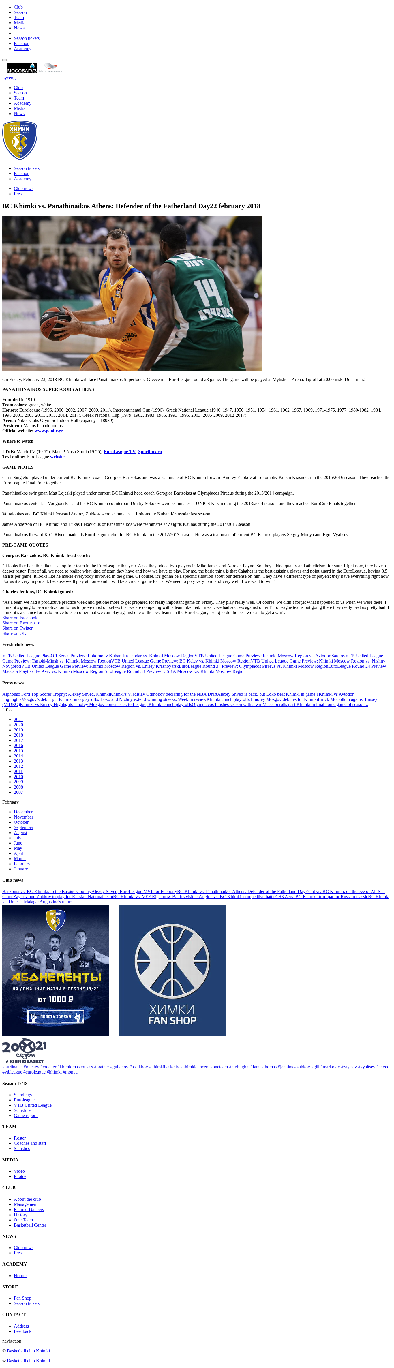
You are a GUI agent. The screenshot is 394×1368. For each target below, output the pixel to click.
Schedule (22, 1110)
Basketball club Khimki (28, 1350)
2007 (18, 792)
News (19, 27)
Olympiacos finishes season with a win (227, 704)
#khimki (54, 1071)
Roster (20, 1138)
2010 (18, 776)
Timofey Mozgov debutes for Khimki (284, 699)
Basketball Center (30, 1225)
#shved (382, 1066)
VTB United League (33, 1105)
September (23, 827)
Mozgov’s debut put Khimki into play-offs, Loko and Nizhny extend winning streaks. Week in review (114, 699)
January (21, 868)
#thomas (269, 1066)
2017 (18, 740)
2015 (18, 750)
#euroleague (34, 1071)
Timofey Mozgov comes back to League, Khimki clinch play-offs (132, 704)
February (22, 863)
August (20, 832)
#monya (70, 1071)
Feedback (22, 1331)
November (23, 817)
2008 (18, 787)
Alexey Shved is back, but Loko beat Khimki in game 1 (268, 694)
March (20, 858)
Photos (20, 1176)
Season (20, 12)
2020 (18, 724)
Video (19, 1171)
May (18, 848)
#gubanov (119, 1066)
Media (19, 22)
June (18, 842)
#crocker (48, 1066)
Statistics (22, 1148)
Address (21, 1326)
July (17, 837)
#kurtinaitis (12, 1066)
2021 (18, 719)
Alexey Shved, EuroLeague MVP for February (134, 891)
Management (25, 1204)
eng (12, 77)
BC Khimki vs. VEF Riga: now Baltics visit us (155, 896)
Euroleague (24, 1099)
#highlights (239, 1066)
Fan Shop (22, 1298)
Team (19, 17)
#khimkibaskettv (164, 1066)
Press (18, 193)
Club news (23, 188)
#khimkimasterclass (75, 1066)
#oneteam (219, 1066)
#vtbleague (12, 1071)
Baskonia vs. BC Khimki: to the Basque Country (46, 891)
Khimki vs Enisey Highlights (46, 704)
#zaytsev (349, 1066)
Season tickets (27, 38)
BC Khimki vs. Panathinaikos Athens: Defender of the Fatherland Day (241, 891)
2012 (18, 766)
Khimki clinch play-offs (228, 699)
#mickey (31, 1066)
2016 (18, 745)
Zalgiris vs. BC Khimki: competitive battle (236, 896)
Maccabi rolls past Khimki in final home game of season (313, 704)
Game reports (26, 1115)
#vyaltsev (366, 1066)
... (366, 704)
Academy (22, 48)
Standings (23, 1094)
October (21, 822)
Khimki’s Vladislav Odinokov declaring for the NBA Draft (163, 694)
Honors (20, 1275)
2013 (18, 761)
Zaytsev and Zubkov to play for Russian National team (63, 896)
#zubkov (302, 1066)
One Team (23, 1219)
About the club (27, 1199)
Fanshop (21, 43)
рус (5, 77)
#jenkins (285, 1066)
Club (18, 7)
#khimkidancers (194, 1066)
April (18, 853)
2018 (18, 735)
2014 (18, 755)
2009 (18, 781)
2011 (18, 771)
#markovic (330, 1066)
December (23, 811)
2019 (18, 729)
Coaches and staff (30, 1143)
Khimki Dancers (29, 1209)
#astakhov (139, 1066)
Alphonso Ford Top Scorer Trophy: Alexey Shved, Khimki (56, 694)
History (20, 1214)
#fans (255, 1066)
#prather (101, 1066)
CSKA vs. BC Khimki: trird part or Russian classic (321, 896)
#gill (315, 1066)
